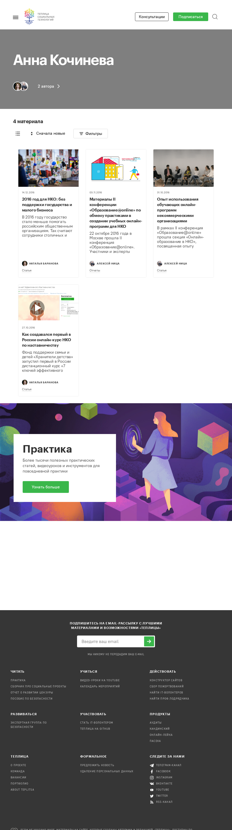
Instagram (164, 777)
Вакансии (18, 777)
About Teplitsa (22, 790)
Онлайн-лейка (161, 735)
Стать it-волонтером (96, 723)
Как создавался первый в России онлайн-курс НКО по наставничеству (46, 340)
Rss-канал (164, 802)
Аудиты (156, 723)
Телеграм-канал (169, 765)
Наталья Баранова (44, 263)
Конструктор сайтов (166, 680)
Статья (26, 270)
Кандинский (160, 729)
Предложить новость (97, 765)
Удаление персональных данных (107, 771)
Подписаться (191, 16)
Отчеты (94, 270)
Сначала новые (50, 133)
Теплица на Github (95, 729)
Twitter (162, 796)
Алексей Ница (108, 263)
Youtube (162, 790)
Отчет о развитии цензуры (32, 692)
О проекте (18, 765)
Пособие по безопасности (32, 699)
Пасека (155, 741)
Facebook (163, 771)
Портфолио (20, 783)
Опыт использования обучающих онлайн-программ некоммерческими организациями (177, 210)
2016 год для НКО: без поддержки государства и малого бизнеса (47, 204)
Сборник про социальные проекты (38, 686)
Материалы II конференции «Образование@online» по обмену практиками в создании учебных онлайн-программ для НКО (115, 213)
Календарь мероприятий (100, 686)
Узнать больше (46, 487)
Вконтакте (164, 783)
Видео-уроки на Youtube (100, 680)
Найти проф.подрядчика (169, 699)
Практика (18, 680)
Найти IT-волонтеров (166, 692)
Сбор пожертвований (167, 686)
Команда (18, 771)
